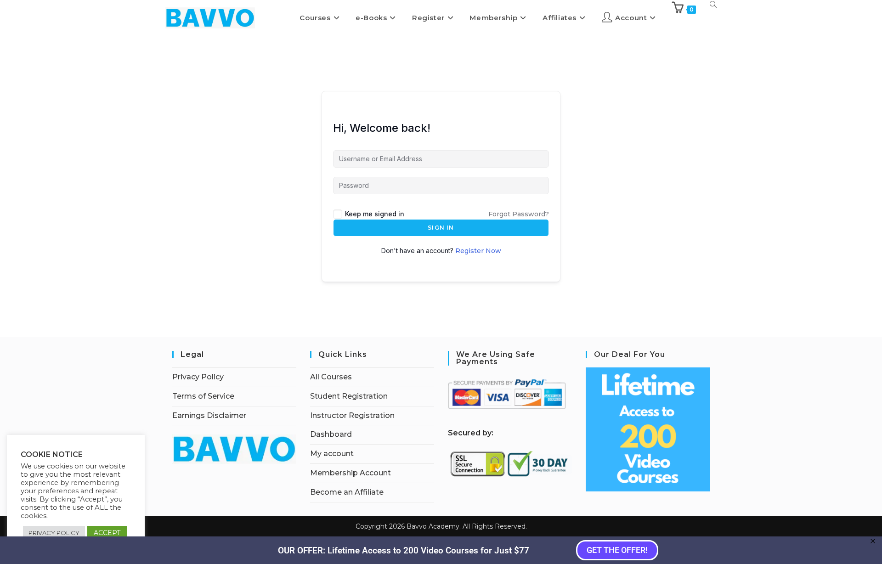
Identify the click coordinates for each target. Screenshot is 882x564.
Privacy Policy (198, 376)
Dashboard (331, 434)
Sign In (441, 227)
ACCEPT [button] (107, 533)
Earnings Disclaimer (209, 415)
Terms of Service (203, 396)
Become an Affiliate (347, 492)
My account (332, 453)
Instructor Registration (352, 415)
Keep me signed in (374, 214)
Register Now (478, 251)
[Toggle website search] (713, 4)
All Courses (331, 376)
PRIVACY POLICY (53, 532)
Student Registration (349, 396)
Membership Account (350, 472)
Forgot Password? (518, 214)
